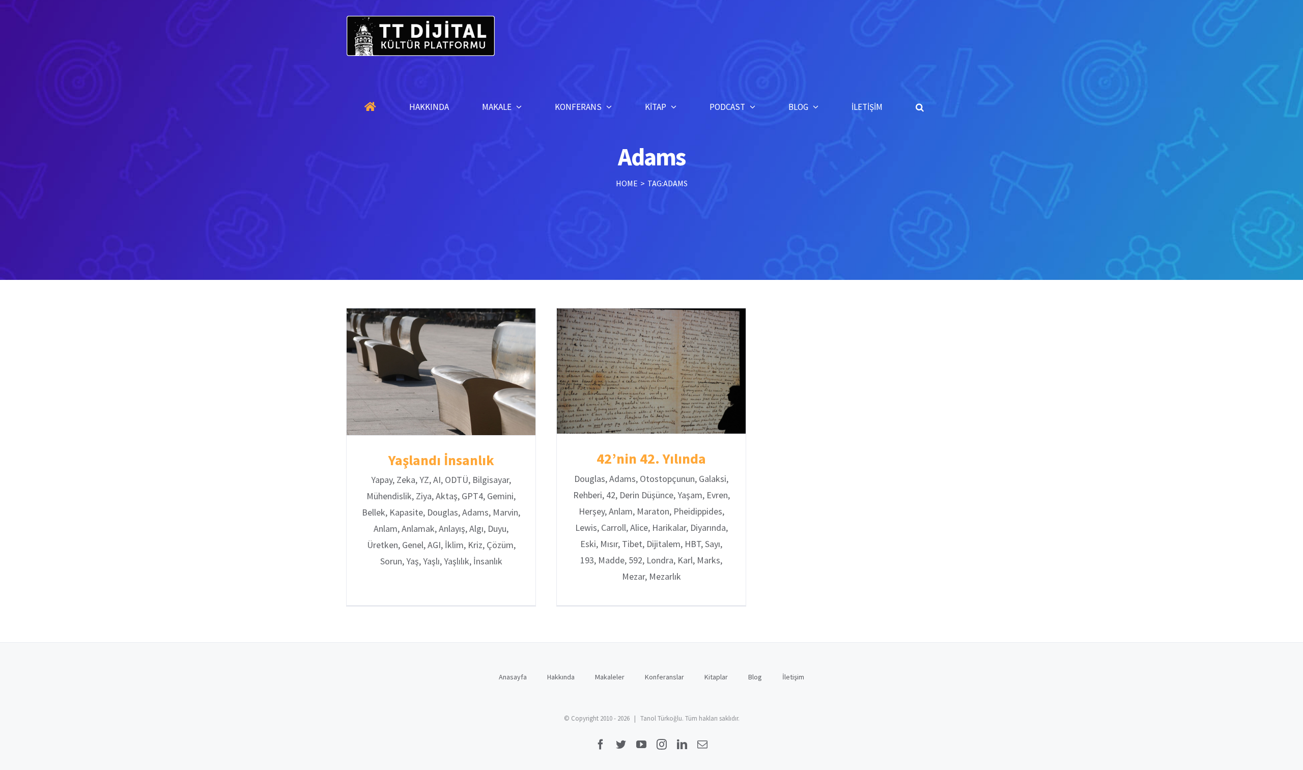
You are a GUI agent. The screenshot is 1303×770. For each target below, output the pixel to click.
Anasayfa (513, 676)
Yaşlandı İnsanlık (441, 371)
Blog (755, 676)
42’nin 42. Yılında (651, 371)
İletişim (793, 676)
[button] (920, 107)
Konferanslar (664, 676)
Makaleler (610, 676)
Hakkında (561, 676)
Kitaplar (716, 676)
